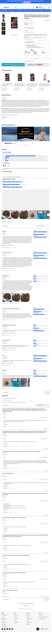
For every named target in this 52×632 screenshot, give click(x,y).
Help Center (16, 615)
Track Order (16, 618)
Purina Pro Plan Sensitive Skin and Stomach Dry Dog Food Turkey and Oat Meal (7, 84)
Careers (3, 617)
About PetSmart (4, 615)
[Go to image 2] (3, 20)
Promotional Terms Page (29, 609)
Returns (15, 620)
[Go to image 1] (3, 16)
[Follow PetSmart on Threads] (7, 629)
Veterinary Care (29, 622)
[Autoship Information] (35, 45)
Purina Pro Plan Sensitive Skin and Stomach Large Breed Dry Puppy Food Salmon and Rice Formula (32, 84)
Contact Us (16, 617)
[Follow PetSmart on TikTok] (10, 629)
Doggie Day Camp (29, 618)
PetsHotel (28, 617)
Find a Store (41, 615)
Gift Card (2, 4)
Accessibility (16, 622)
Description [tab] (4, 97)
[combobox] (24, 7)
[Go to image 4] (3, 28)
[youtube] (12, 629)
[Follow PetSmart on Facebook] (2, 629)
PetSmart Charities (5, 626)
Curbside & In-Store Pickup (43, 617)
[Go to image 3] (3, 24)
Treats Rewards (4, 618)
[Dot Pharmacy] (45, 629)
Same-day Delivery (42, 618)
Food (5, 12)
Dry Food (8, 12)
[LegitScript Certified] (37, 629)
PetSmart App (4, 624)
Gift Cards (3, 620)
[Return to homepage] (6, 7)
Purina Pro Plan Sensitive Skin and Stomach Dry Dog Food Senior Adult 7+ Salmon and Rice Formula (19, 84)
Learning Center (4, 622)
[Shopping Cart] (49, 7)
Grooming (28, 615)
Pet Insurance (28, 624)
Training (27, 620)
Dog (2, 12)
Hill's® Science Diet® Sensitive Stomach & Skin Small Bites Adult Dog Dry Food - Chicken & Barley (44, 84)
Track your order (9, 4)
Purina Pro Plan (26, 20)
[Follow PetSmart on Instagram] (5, 629)
